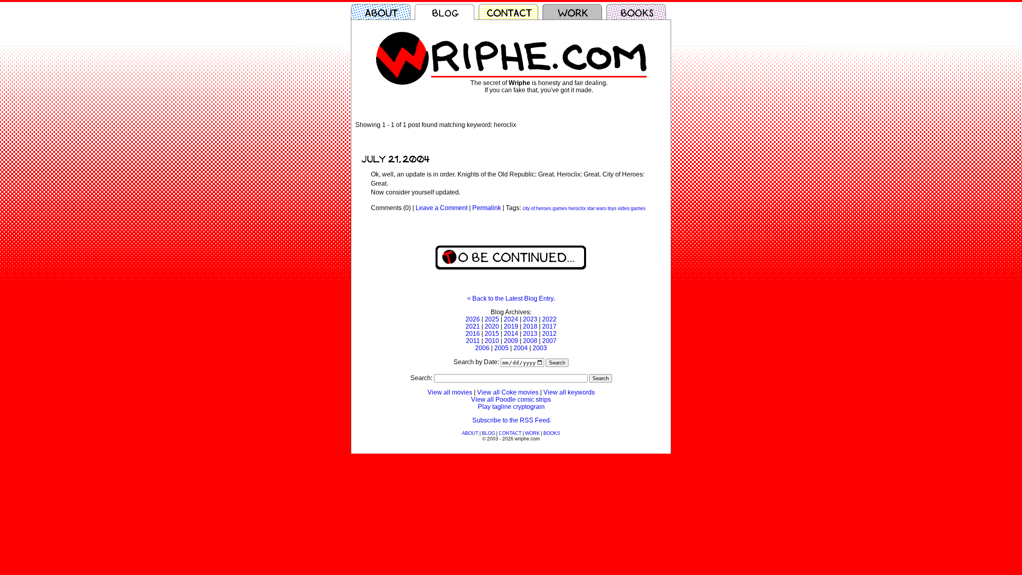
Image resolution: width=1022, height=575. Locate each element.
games (560, 208)
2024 (511, 319)
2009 (511, 340)
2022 (549, 319)
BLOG (488, 433)
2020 (492, 326)
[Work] (574, 12)
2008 (530, 340)
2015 (492, 333)
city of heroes (537, 208)
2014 (511, 333)
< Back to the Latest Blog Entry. (511, 298)
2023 (530, 319)
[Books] (638, 12)
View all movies (450, 392)
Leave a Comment (441, 207)
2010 (492, 340)
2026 (472, 319)
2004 (520, 348)
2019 (511, 326)
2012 (549, 333)
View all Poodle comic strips (511, 399)
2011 (473, 340)
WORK (532, 433)
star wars (596, 208)
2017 (549, 326)
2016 (472, 333)
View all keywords (569, 392)
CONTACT (510, 433)
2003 (540, 348)
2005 (501, 348)
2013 (530, 333)
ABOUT (470, 433)
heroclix (577, 208)
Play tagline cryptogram (511, 406)
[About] (383, 12)
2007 (549, 340)
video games (632, 208)
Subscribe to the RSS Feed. (511, 420)
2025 (492, 319)
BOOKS (551, 433)
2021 (472, 326)
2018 (530, 326)
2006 (482, 348)
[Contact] (511, 12)
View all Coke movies (508, 392)
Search (557, 363)
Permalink (486, 207)
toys (612, 208)
